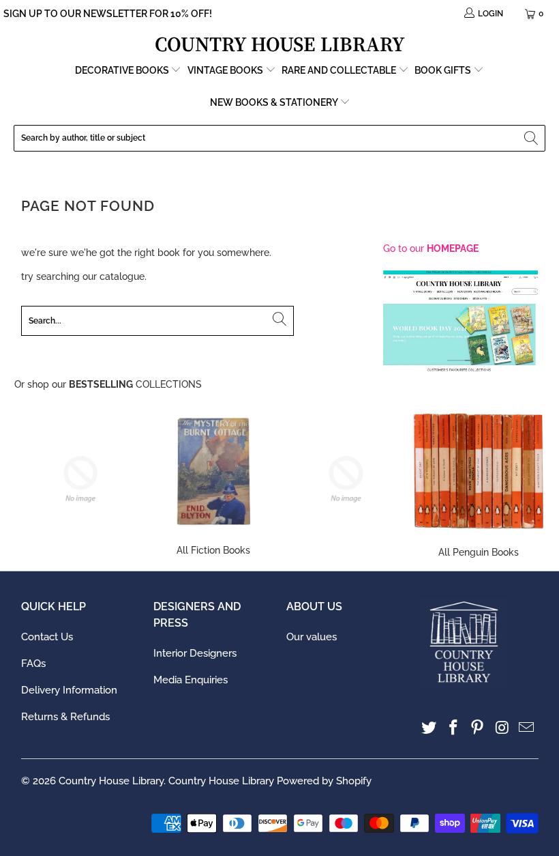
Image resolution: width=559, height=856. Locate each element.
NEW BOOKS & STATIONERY (274, 102)
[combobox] (279, 138)
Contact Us (47, 637)
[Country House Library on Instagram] (502, 728)
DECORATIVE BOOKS (123, 70)
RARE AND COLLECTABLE (340, 70)
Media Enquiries (190, 680)
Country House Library (111, 781)
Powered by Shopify (324, 781)
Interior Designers (195, 653)
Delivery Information (69, 690)
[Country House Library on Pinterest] (478, 728)
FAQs (33, 663)
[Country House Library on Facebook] (453, 728)
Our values (311, 637)
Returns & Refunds (65, 717)
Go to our (431, 248)
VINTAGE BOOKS (225, 70)
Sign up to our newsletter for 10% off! (107, 13)
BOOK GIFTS (443, 70)
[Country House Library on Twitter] (429, 728)
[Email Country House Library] (527, 728)
